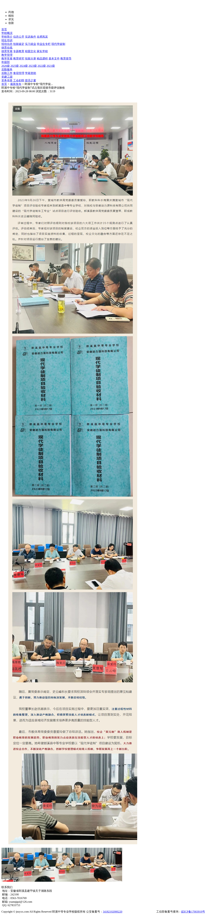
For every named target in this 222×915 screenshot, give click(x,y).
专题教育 (18, 51)
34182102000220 (112, 911)
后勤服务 (6, 69)
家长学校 (42, 51)
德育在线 (6, 47)
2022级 (41, 65)
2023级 (32, 65)
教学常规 (6, 58)
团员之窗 (30, 80)
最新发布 (15, 84)
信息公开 (18, 36)
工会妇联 (18, 80)
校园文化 (30, 51)
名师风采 (42, 36)
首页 (4, 29)
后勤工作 (6, 73)
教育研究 (18, 58)
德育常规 (6, 51)
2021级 (50, 65)
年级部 (5, 62)
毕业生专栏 (44, 43)
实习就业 (30, 43)
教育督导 (65, 58)
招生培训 (6, 40)
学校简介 (6, 36)
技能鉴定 (18, 43)
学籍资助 (30, 73)
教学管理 (6, 54)
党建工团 (6, 76)
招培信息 (6, 43)
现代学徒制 (58, 43)
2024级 (23, 65)
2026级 (5, 65)
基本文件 (54, 58)
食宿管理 (18, 73)
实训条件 (30, 36)
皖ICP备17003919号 (193, 911)
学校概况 (6, 33)
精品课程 (42, 58)
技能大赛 (30, 58)
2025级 (14, 65)
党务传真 (6, 80)
